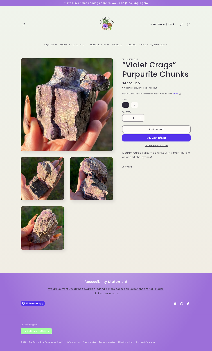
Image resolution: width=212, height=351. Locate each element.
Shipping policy (125, 342)
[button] (24, 24)
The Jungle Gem (37, 342)
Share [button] (128, 166)
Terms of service (107, 342)
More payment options (156, 145)
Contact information (146, 342)
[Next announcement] (190, 3)
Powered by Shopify (54, 342)
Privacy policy (89, 342)
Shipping (127, 88)
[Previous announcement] (21, 3)
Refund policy (73, 342)
